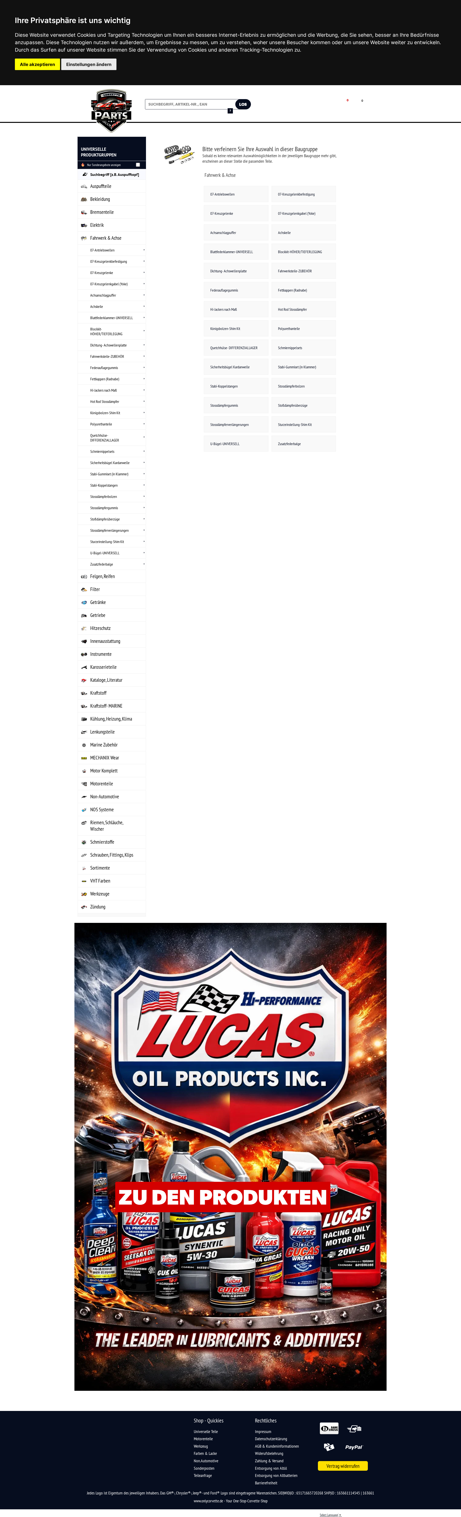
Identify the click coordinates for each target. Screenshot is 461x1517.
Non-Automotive (104, 796)
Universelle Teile (206, 1431)
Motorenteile (101, 783)
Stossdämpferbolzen (103, 496)
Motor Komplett (104, 770)
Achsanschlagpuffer (103, 295)
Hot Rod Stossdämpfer (104, 401)
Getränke (98, 602)
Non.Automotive (206, 1460)
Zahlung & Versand (269, 1460)
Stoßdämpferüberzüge (105, 519)
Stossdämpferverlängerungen (109, 530)
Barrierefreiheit (266, 1483)
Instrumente (101, 654)
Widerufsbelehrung (269, 1453)
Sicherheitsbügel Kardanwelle (110, 462)
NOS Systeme (102, 809)
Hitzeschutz (100, 628)
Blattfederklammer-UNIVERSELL (111, 317)
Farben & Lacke (205, 1453)
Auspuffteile (100, 186)
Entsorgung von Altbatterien (276, 1475)
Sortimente (100, 868)
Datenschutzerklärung (271, 1438)
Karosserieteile (103, 667)
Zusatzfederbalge (101, 564)
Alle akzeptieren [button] (37, 64)
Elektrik (97, 225)
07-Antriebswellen (102, 250)
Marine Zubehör (104, 744)
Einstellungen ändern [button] (88, 64)
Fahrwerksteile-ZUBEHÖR (107, 356)
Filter (95, 589)
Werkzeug (201, 1446)
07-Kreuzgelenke (101, 272)
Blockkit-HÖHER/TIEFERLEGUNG (106, 331)
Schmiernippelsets (102, 451)
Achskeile (96, 306)
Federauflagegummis (104, 367)
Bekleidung (100, 199)
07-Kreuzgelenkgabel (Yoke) (109, 283)
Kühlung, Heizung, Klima (111, 719)
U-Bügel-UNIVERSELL (105, 552)
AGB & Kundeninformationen (277, 1446)
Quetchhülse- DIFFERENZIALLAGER (104, 437)
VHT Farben (100, 881)
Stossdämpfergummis (104, 507)
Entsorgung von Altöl (271, 1468)
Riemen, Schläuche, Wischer (106, 825)
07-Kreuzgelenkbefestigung (108, 261)
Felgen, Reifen (102, 576)
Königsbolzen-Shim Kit (105, 412)
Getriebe (97, 615)
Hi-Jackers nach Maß (103, 390)
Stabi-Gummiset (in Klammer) (109, 474)
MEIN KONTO (311, 107)
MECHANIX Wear (104, 757)
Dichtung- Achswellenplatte (108, 345)
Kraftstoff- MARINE (106, 706)
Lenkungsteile (102, 732)
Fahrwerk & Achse (105, 238)
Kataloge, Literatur (106, 680)
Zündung (97, 906)
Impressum (263, 1431)
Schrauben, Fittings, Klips (111, 855)
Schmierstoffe (102, 842)
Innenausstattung (105, 641)
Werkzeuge (99, 893)
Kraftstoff (98, 693)
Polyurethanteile (101, 424)
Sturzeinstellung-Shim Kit (107, 541)
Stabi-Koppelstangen (104, 485)
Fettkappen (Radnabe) (104, 378)
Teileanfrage (203, 1475)
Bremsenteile (102, 212)
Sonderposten (204, 1468)
